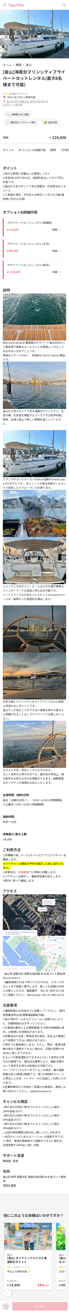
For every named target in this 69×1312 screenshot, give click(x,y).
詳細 (54, 229)
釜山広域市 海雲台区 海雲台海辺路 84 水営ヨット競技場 (25, 103)
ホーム (7, 65)
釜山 (28, 65)
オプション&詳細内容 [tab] (32, 150)
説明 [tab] (53, 150)
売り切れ (40, 1306)
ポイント (8, 150)
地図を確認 (9, 1185)
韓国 (18, 65)
